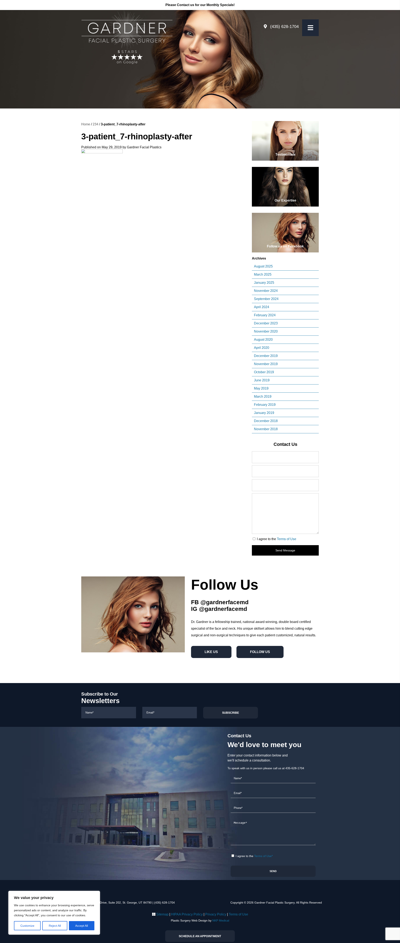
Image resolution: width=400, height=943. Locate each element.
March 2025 (262, 274)
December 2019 (266, 356)
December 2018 (266, 421)
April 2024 (261, 307)
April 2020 (261, 347)
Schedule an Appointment (200, 936)
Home (85, 124)
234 (95, 124)
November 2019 (266, 364)
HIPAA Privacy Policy (187, 914)
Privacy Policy (215, 914)
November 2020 (266, 331)
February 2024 (265, 315)
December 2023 (266, 323)
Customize (27, 925)
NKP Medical (220, 920)
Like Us (211, 652)
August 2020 (263, 339)
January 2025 (264, 282)
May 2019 (261, 388)
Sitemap (162, 914)
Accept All (81, 925)
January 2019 (264, 413)
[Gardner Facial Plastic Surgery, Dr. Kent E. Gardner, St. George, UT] (126, 29)
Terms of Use (286, 539)
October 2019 (264, 372)
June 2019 (262, 380)
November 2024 (266, 290)
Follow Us (260, 652)
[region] (54, 913)
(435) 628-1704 (284, 26)
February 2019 (265, 404)
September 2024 (266, 299)
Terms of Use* (263, 856)
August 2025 (263, 266)
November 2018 (266, 429)
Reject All (55, 925)
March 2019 (262, 396)
